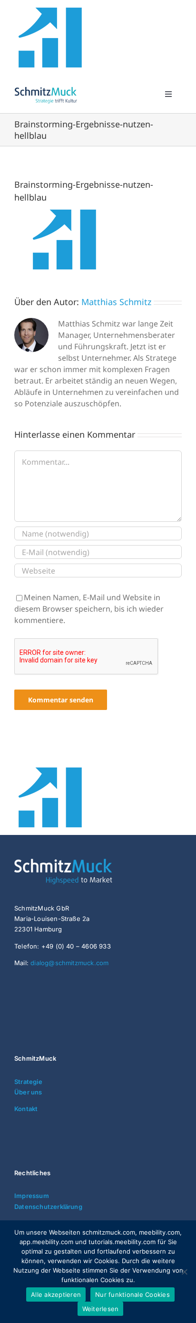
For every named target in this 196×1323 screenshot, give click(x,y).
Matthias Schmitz (116, 301)
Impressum (31, 1195)
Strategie (28, 1081)
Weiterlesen (100, 1309)
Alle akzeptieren (56, 1294)
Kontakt (26, 1108)
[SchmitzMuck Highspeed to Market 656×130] (85, 862)
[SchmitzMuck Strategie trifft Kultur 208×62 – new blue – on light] (45, 88)
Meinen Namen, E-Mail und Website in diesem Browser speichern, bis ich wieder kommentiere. (89, 608)
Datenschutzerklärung (48, 1206)
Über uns (28, 1092)
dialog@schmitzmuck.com (69, 963)
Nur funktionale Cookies (132, 1294)
